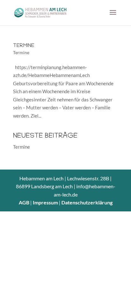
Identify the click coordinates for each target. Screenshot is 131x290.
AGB (24, 202)
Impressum (45, 202)
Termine (23, 46)
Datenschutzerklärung (87, 202)
